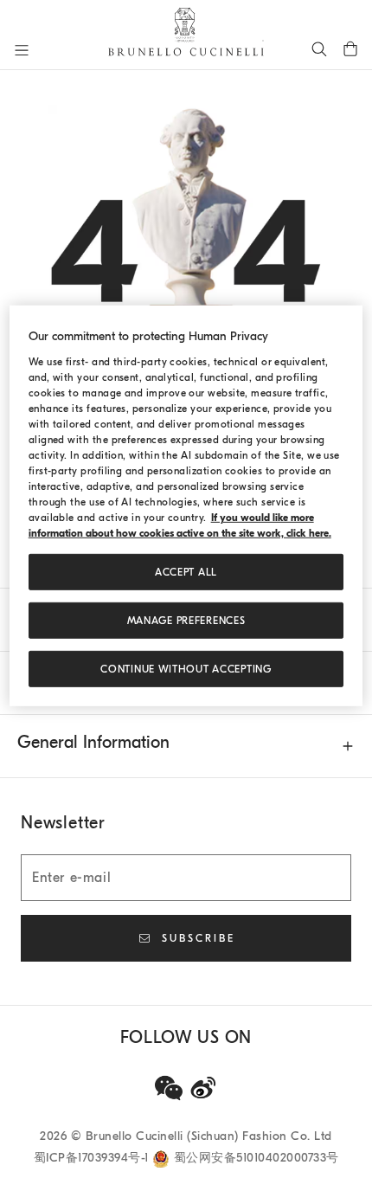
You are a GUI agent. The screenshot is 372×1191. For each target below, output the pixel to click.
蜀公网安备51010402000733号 (256, 1157)
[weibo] (203, 1088)
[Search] (319, 48)
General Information (93, 742)
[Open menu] (21, 50)
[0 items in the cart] (350, 48)
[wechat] (169, 1088)
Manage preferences (186, 621)
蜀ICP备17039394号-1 (93, 1157)
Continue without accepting (185, 669)
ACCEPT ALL (186, 572)
